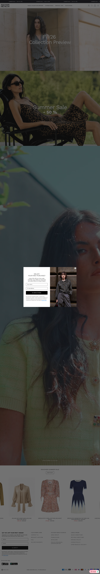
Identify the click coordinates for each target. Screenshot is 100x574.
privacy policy (44, 300)
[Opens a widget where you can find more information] (94, 571)
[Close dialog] (75, 268)
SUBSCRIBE (36, 293)
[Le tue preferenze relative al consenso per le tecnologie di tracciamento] (97, 571)
